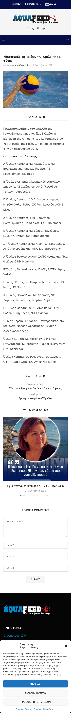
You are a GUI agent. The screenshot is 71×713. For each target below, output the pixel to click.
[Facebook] (27, 28)
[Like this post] (29, 116)
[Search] (67, 40)
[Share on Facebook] (33, 116)
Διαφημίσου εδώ (33, 4)
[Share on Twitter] (36, 116)
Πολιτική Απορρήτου (43, 709)
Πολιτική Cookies (24, 709)
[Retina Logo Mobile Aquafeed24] (27, 610)
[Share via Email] (44, 116)
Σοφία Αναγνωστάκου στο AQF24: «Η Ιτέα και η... (35, 486)
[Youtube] (43, 28)
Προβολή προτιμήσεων (35, 701)
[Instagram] (38, 28)
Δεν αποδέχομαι (35, 692)
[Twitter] (33, 28)
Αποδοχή (36, 683)
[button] (66, 645)
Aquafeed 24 (21, 65)
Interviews (17, 4)
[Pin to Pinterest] (40, 116)
